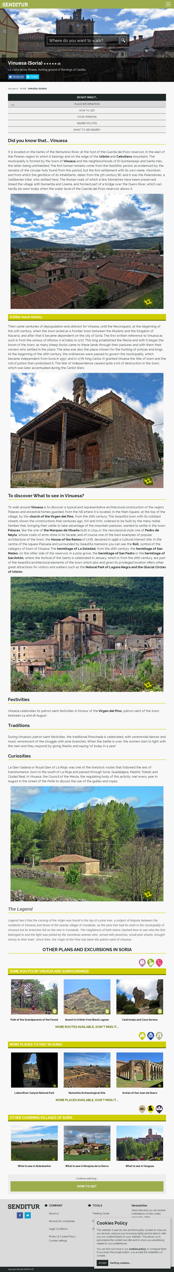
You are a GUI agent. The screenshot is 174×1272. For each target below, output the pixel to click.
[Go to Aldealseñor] (34, 1143)
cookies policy (137, 1249)
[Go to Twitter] (28, 1215)
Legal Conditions (58, 1228)
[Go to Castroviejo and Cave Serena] (139, 996)
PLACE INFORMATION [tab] (87, 104)
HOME (23, 88)
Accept (102, 1262)
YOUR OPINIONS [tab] (87, 116)
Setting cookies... (120, 1263)
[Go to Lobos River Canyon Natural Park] (34, 1070)
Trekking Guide (100, 1213)
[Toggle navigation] (168, 4)
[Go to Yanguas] (139, 1143)
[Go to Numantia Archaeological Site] (87, 1070)
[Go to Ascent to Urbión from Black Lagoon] (87, 996)
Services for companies (62, 1221)
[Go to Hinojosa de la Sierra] (87, 1143)
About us (54, 1213)
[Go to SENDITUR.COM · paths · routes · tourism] (15, 4)
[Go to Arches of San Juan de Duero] (139, 1070)
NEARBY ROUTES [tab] (87, 123)
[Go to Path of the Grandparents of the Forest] (34, 996)
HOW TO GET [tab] (87, 110)
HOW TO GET (87, 1186)
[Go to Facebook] (20, 1215)
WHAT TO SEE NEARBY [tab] (87, 129)
